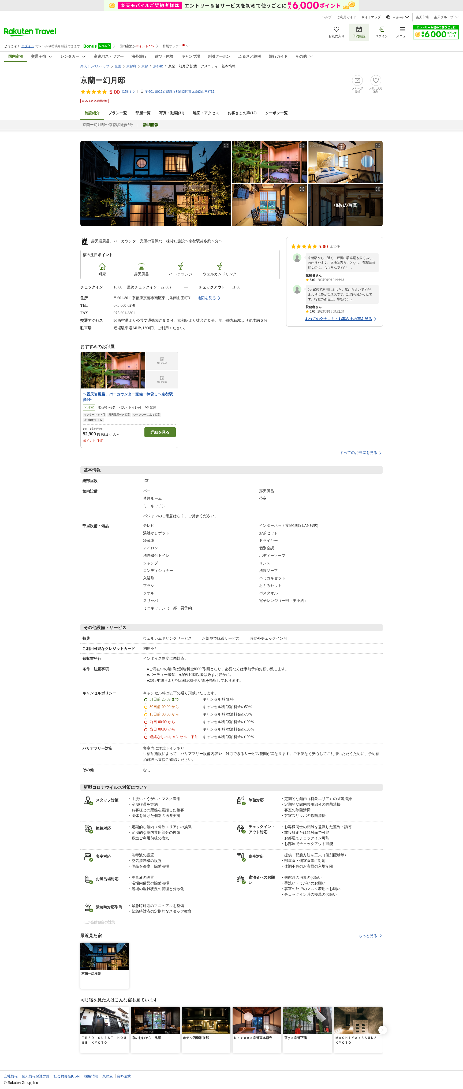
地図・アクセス (206, 113)
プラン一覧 (117, 113)
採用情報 (91, 1076)
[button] (125, 946)
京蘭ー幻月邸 (102, 80)
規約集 (107, 1076)
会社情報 (11, 1076)
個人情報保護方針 (36, 1076)
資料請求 (124, 1076)
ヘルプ (326, 17)
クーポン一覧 (276, 113)
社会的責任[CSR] (67, 1076)
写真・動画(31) (171, 113)
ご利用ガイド (346, 17)
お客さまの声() (242, 113)
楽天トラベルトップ (94, 66)
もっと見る (368, 936)
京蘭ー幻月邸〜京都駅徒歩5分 (108, 125)
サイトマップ (371, 17)
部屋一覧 (143, 113)
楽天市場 (422, 17)
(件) (126, 91)
